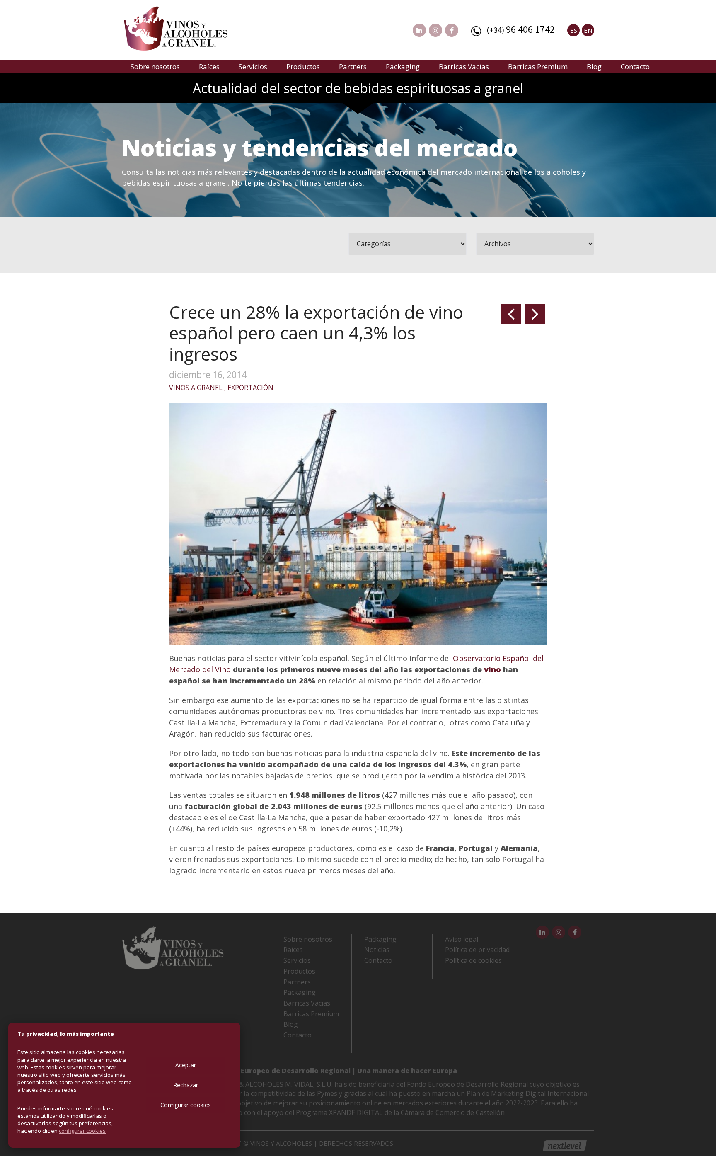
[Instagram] (435, 30)
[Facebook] (451, 30)
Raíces (209, 66)
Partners (353, 66)
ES (573, 30)
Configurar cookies (185, 1105)
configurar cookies (82, 1130)
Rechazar (185, 1085)
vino (492, 669)
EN (588, 30)
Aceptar (185, 1065)
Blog (594, 66)
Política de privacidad (477, 949)
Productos (303, 66)
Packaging (403, 66)
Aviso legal (461, 939)
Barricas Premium (538, 66)
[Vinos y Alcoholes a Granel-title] (176, 27)
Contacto (635, 66)
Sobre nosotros (155, 66)
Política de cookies (473, 960)
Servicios (253, 66)
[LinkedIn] (419, 30)
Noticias (376, 949)
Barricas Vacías (464, 66)
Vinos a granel (196, 387)
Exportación (250, 387)
